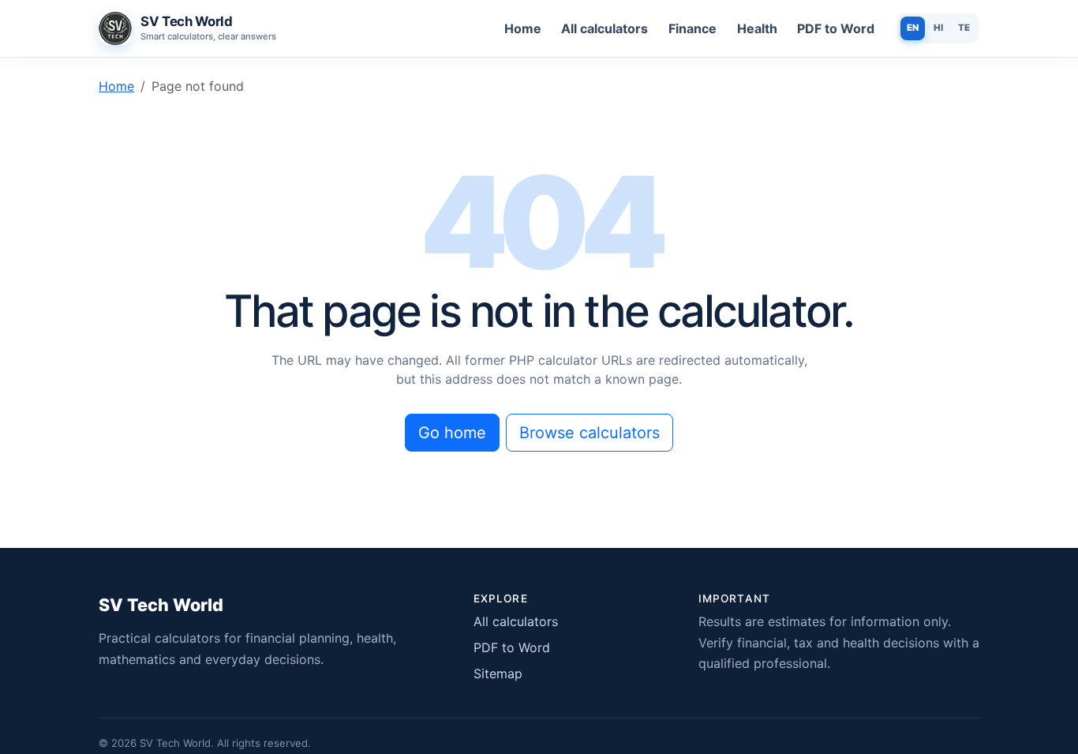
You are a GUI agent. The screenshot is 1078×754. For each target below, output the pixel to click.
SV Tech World (161, 605)
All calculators (604, 28)
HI (938, 27)
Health (757, 28)
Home (522, 28)
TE (964, 27)
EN (913, 27)
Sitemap (497, 673)
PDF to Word (835, 28)
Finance (692, 28)
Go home (452, 432)
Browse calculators (589, 432)
